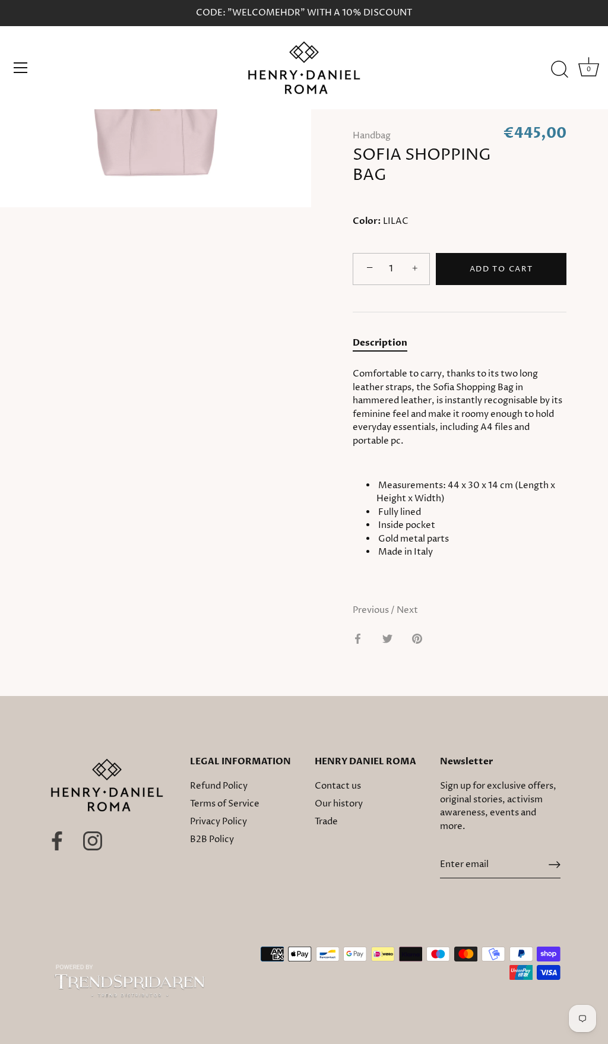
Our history (339, 804)
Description (380, 343)
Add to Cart (501, 269)
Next (407, 610)
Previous (372, 610)
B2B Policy (212, 839)
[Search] (559, 69)
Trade (326, 821)
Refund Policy (219, 786)
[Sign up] (554, 865)
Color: (367, 221)
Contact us (338, 786)
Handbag (372, 135)
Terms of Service (224, 804)
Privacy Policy (218, 821)
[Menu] (21, 68)
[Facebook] (57, 840)
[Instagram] (92, 840)
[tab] (386, 343)
